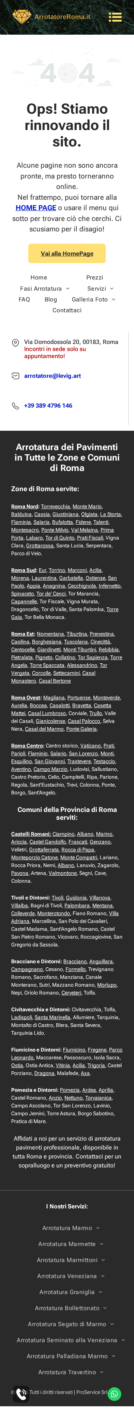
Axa (85, 1073)
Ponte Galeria (81, 729)
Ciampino (63, 834)
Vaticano (90, 746)
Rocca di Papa (77, 850)
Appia (33, 586)
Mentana (102, 905)
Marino (104, 834)
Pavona (19, 873)
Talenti (100, 522)
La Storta (110, 514)
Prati (108, 746)
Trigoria (96, 1065)
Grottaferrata (44, 850)
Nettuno (73, 1098)
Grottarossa (40, 545)
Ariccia (19, 842)
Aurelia (19, 705)
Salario (58, 753)
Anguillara (101, 961)
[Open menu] (115, 17)
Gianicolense (50, 721)
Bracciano (75, 961)
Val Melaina (84, 530)
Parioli (18, 753)
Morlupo (107, 985)
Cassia (42, 514)
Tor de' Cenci (51, 594)
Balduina (21, 514)
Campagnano (27, 969)
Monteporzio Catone (34, 857)
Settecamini (66, 673)
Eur (42, 570)
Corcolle (41, 673)
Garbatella (71, 578)
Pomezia (70, 1090)
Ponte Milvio (54, 530)
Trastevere (79, 761)
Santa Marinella (52, 1017)
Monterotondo (53, 913)
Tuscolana (76, 642)
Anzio (55, 1098)
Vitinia (63, 1065)
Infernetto (110, 586)
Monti (107, 753)
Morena (20, 578)
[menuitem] (39, 277)
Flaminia (21, 522)
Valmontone (63, 873)
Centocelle (23, 649)
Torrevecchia (55, 506)
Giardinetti (49, 649)
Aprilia (106, 1090)
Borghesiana (46, 642)
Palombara (77, 905)
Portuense (78, 698)
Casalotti (60, 705)
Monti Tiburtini (79, 649)
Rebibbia (109, 649)
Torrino (57, 570)
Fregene (97, 1050)
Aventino (21, 769)
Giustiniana (65, 514)
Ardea (89, 1090)
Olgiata (89, 514)
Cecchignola (82, 586)
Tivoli (57, 898)
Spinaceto (22, 594)
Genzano (100, 842)
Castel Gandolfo (47, 842)
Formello (76, 969)
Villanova (99, 898)
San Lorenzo (83, 753)
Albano (85, 834)
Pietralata (22, 657)
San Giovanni (50, 761)
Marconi (77, 570)
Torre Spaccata (47, 665)
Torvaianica (98, 1098)
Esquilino (21, 761)
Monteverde (106, 698)
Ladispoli (21, 1017)
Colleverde (23, 913)
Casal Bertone (55, 681)
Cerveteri (71, 993)
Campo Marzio (50, 769)
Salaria (42, 522)
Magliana (54, 698)
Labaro (34, 538)
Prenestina (102, 634)
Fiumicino (74, 1050)
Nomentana (50, 634)
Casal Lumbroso (47, 713)
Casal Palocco (84, 721)
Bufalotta (62, 522)
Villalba (19, 905)
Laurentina (44, 578)
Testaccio (104, 761)
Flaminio (38, 753)
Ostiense (95, 578)
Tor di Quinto (59, 538)
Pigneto (43, 657)
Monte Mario (87, 506)
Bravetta (81, 705)
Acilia (95, 570)
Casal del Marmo (44, 729)
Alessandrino (82, 665)
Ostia (17, 1065)
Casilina (20, 642)
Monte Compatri (78, 857)
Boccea (38, 705)
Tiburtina (77, 634)
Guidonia (76, 898)
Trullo (95, 713)
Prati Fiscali (90, 538)
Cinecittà (100, 642)
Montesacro (25, 530)
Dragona (44, 1073)
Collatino (65, 657)
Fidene (83, 522)
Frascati (77, 842)
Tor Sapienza (93, 657)
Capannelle (24, 601)
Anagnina (54, 586)
